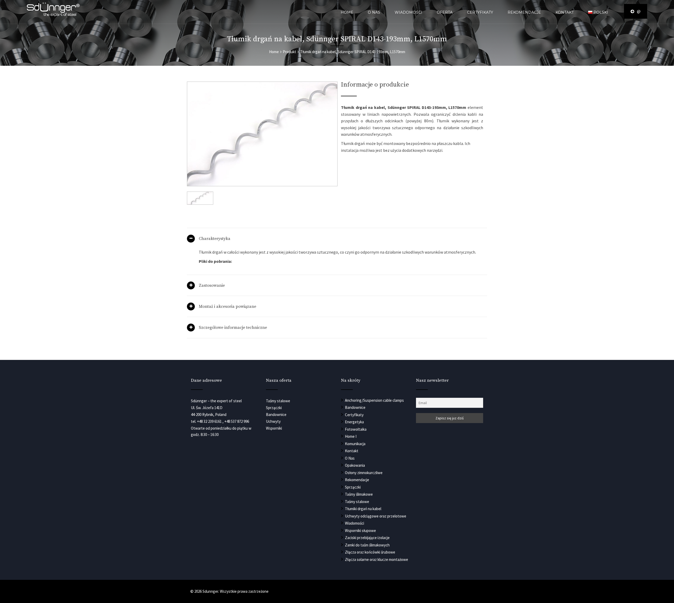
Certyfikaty (480, 12)
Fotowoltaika (355, 429)
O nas (374, 12)
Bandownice (355, 407)
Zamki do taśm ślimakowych (367, 544)
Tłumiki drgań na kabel (363, 508)
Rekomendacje (524, 12)
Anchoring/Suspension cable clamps (374, 400)
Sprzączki (353, 487)
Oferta (445, 12)
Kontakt (565, 12)
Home (347, 12)
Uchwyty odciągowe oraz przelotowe (375, 516)
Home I (350, 436)
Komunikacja (355, 443)
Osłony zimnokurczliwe (364, 472)
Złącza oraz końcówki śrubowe (370, 552)
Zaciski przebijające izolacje (367, 537)
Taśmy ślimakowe (359, 494)
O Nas (350, 458)
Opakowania (355, 465)
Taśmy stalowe (357, 501)
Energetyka (354, 421)
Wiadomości (408, 12)
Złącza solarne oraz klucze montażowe (376, 559)
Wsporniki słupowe (360, 530)
